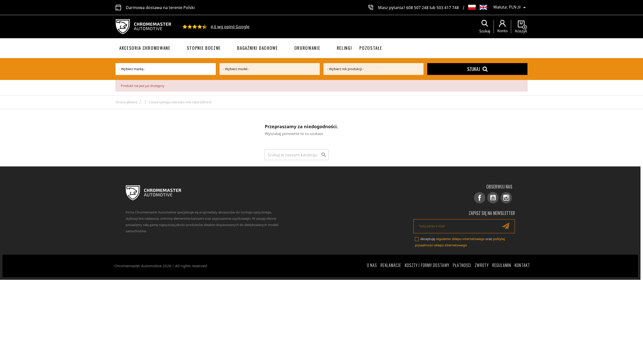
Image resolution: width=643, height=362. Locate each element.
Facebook (479, 198)
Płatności (462, 265)
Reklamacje (391, 265)
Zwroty (482, 265)
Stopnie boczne (204, 48)
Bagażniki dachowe (257, 48)
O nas (372, 265)
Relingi (344, 48)
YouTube (493, 198)
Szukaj (473, 69)
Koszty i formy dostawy (427, 265)
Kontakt (522, 265)
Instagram (506, 198)
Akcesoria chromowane (145, 48)
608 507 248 (417, 7)
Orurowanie (307, 48)
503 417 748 (448, 7)
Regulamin (501, 265)
